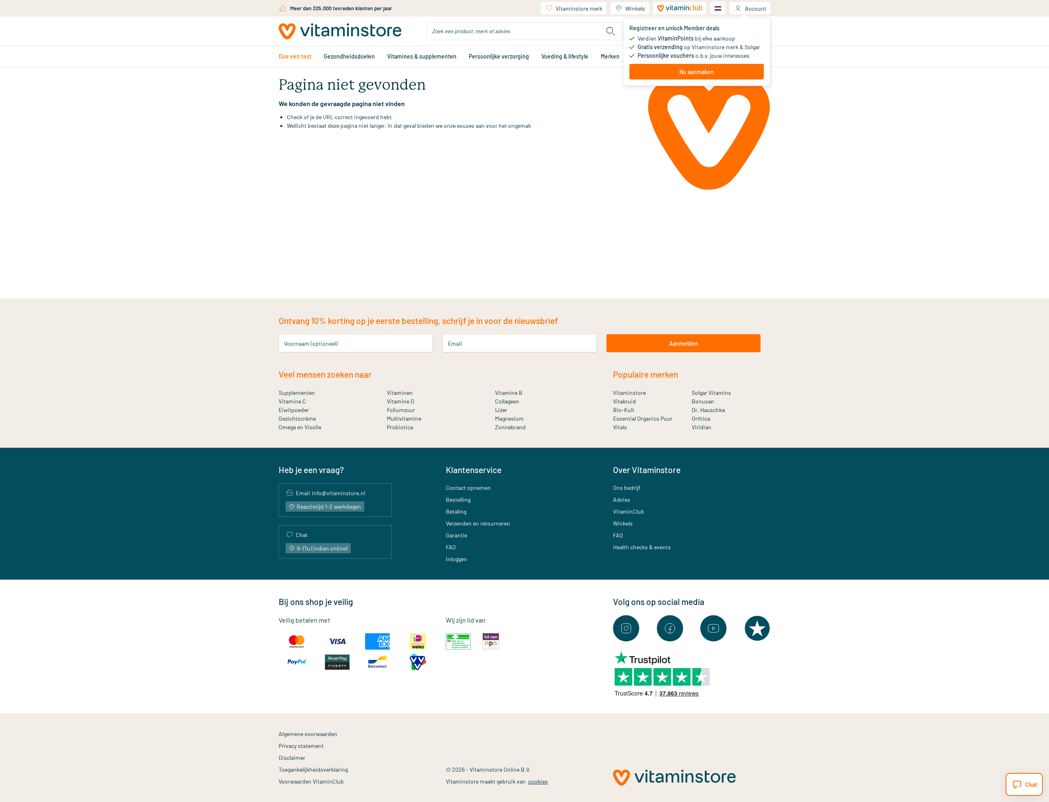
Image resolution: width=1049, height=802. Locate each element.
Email (455, 343)
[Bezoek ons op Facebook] (670, 628)
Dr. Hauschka (708, 409)
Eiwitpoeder (294, 409)
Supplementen (297, 392)
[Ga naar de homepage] (340, 31)
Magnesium (509, 418)
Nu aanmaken (696, 71)
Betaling (456, 511)
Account (755, 8)
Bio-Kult (623, 409)
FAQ (451, 547)
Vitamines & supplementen (421, 56)
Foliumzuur (401, 409)
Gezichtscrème (297, 418)
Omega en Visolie (300, 427)
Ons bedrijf (626, 487)
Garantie (456, 535)
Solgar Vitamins (711, 392)
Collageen (507, 401)
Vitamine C (292, 401)
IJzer (501, 409)
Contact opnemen (468, 487)
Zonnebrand (510, 427)
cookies (538, 781)
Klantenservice (474, 469)
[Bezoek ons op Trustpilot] (757, 628)
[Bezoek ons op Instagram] (626, 628)
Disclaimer (292, 757)
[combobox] (524, 31)
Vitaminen (400, 392)
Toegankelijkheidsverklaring (313, 769)
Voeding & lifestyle (564, 56)
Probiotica (400, 427)
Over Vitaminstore (647, 469)
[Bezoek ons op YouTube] (713, 628)
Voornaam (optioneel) (311, 343)
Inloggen (456, 558)
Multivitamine (404, 418)
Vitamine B (508, 392)
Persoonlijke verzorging (499, 56)
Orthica (701, 418)
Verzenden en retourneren (478, 523)
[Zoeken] (610, 31)
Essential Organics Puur (642, 418)
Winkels (635, 8)
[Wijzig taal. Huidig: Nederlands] (718, 8)
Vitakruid (624, 401)
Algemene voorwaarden (308, 733)
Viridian (701, 427)
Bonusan (703, 401)
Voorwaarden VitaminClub (311, 781)
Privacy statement (301, 745)
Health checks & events (642, 547)
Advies (621, 499)
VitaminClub (628, 511)
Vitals (620, 427)
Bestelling (458, 499)
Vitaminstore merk (579, 8)
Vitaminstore (629, 392)
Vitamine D (400, 401)
